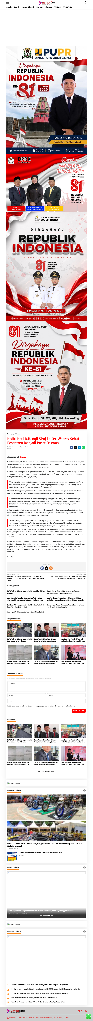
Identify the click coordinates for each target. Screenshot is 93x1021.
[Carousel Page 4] (49, 915)
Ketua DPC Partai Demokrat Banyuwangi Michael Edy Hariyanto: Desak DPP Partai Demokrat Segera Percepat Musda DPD (45, 909)
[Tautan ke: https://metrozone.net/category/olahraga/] (84, 931)
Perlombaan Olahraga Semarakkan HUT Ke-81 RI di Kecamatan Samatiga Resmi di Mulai (38, 1002)
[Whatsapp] (83, 447)
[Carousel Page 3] (46, 915)
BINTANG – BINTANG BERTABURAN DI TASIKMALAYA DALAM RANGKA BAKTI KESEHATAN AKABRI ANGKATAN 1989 (25, 577)
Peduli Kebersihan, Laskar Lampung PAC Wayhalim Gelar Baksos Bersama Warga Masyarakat (68, 576)
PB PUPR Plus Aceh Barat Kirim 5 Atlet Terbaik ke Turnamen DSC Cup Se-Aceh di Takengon (39, 993)
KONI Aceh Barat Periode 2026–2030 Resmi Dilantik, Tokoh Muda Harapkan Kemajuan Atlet (39, 985)
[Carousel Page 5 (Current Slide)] (52, 915)
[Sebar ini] (71, 447)
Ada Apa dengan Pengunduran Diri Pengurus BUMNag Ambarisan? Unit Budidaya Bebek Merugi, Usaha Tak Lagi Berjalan (65, 599)
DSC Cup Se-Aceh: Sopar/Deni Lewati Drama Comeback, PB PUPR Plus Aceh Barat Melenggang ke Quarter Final (45, 989)
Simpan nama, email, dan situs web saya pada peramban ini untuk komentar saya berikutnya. (42, 706)
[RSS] (51, 568)
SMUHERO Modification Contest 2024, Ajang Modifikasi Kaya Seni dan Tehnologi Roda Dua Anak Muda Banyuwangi (44, 845)
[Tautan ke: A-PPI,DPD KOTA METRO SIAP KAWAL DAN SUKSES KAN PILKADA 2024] (12, 856)
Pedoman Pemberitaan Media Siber (40, 1018)
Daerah (9, 448)
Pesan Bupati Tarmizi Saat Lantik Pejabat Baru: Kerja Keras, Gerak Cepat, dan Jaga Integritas (65, 606)
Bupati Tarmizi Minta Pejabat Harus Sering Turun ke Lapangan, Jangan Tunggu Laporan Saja (63, 592)
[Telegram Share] (79, 447)
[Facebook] (42, 568)
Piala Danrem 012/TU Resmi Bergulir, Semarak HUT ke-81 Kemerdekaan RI (34, 997)
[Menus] (7, 2)
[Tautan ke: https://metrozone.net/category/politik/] (84, 867)
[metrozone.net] (46, 2)
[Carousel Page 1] (41, 915)
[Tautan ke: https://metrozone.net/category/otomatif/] (84, 790)
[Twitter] (46, 568)
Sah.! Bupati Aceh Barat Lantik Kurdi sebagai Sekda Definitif (25, 612)
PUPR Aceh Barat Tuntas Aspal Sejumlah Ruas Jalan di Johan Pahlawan (26, 592)
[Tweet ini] (75, 447)
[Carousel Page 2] (44, 915)
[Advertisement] (46, 27)
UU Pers (66, 1018)
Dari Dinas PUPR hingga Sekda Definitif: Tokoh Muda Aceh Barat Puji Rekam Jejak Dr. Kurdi (25, 606)
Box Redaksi (58, 1018)
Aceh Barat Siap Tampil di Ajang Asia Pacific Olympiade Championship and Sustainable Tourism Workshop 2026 (25, 599)
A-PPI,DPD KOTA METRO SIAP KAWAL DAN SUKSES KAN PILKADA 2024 (40, 853)
